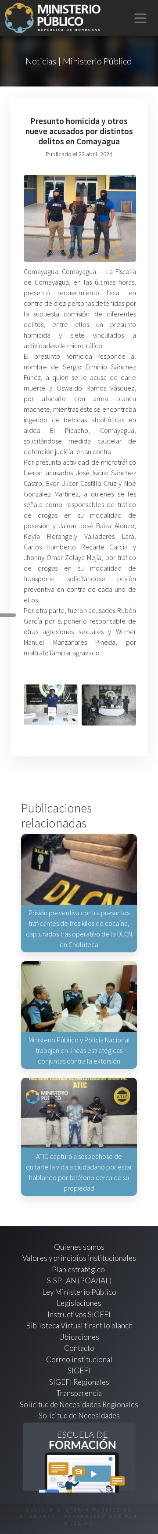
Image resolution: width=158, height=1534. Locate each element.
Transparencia (79, 1393)
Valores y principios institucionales (79, 1258)
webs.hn (79, 1523)
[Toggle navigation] (140, 18)
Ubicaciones (79, 1337)
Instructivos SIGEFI (79, 1314)
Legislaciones (79, 1303)
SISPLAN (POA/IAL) (79, 1280)
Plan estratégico (79, 1269)
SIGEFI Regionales (79, 1382)
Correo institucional (79, 1359)
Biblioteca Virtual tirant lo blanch (79, 1325)
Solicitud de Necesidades (79, 1415)
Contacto (79, 1348)
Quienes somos (79, 1247)
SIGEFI (79, 1370)
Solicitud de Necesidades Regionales (79, 1404)
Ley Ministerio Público (79, 1292)
